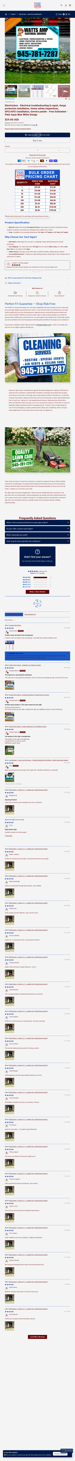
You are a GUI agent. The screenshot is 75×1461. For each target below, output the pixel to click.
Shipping (7, 122)
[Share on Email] (69, 14)
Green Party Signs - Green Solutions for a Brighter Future (27, 726)
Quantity (7, 146)
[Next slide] (68, 50)
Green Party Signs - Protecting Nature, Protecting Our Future (29, 695)
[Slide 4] (41, 271)
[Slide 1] (33, 271)
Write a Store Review (37, 592)
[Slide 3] (39, 271)
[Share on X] (66, 14)
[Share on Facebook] (64, 14)
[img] (37, 571)
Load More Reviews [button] (37, 1337)
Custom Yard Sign (15, 625)
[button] (4, 5)
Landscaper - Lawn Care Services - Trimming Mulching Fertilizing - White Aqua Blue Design (38, 760)
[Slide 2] (36, 271)
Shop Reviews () (30, 614)
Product (13, 14)
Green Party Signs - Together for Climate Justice (25, 665)
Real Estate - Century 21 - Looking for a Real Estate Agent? (28, 790)
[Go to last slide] (7, 50)
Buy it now (37, 141)
